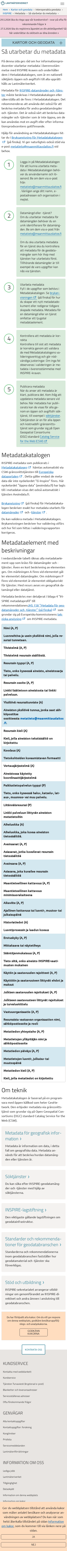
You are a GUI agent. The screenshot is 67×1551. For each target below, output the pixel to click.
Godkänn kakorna (34, 1332)
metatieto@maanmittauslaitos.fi (32, 146)
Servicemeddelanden (14, 1445)
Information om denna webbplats (20, 1495)
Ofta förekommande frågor (17, 1402)
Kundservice (9, 1377)
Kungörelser (9, 1433)
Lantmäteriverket (12, 1477)
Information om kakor (14, 1501)
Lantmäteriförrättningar (15, 1451)
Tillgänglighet (10, 1483)
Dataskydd (8, 1489)
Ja (33, 1536)
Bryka (10, 503)
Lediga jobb (9, 1471)
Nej (33, 1544)
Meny (62, 3)
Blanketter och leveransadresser (20, 1390)
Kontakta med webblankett (17, 1372)
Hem (5, 9)
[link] (33, 1145)
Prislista (7, 1439)
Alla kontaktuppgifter (14, 1421)
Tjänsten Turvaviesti (13, 1384)
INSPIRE (7, 13)
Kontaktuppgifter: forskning (17, 1427)
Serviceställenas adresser (16, 1396)
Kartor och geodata (21, 9)
